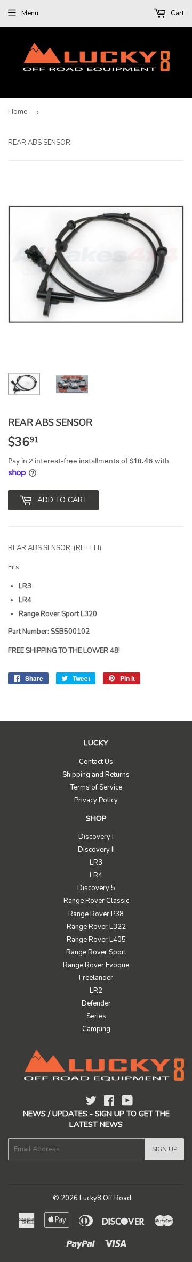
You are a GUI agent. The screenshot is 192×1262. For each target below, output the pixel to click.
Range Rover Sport (96, 952)
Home (17, 112)
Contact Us (96, 762)
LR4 (96, 875)
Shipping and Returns (96, 774)
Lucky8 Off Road (105, 1198)
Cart (176, 13)
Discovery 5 (96, 888)
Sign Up (164, 1149)
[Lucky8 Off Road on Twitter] (91, 1102)
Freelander (96, 978)
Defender (96, 1003)
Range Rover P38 (96, 914)
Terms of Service (96, 787)
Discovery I (96, 837)
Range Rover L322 (96, 927)
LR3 (96, 862)
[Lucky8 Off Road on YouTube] (127, 1102)
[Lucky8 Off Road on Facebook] (109, 1102)
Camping (96, 1029)
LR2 (96, 990)
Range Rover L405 (96, 939)
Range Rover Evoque (96, 965)
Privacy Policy (96, 800)
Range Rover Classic (96, 901)
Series (96, 1016)
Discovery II (96, 849)
